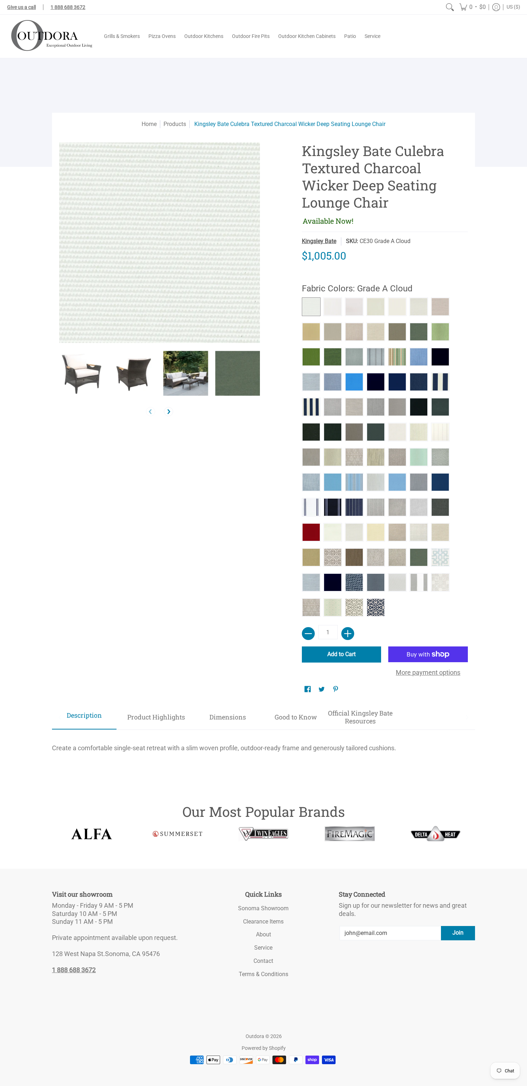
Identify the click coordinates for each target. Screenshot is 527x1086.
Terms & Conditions (263, 974)
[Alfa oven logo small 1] (91, 834)
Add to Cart (341, 654)
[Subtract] (308, 633)
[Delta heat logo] (435, 834)
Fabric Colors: (357, 288)
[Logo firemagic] (349, 833)
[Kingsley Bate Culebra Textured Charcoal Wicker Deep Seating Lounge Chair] (81, 373)
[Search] (450, 7)
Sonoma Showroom (263, 908)
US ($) (513, 7)
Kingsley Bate (319, 241)
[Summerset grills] (177, 834)
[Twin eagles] (263, 833)
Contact (263, 960)
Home (149, 124)
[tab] (84, 717)
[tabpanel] (263, 744)
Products (174, 124)
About (263, 934)
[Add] (347, 633)
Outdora (255, 1036)
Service (263, 947)
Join (458, 932)
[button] (472, 7)
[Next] (168, 411)
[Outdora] (50, 36)
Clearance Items (263, 921)
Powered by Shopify (264, 1048)
